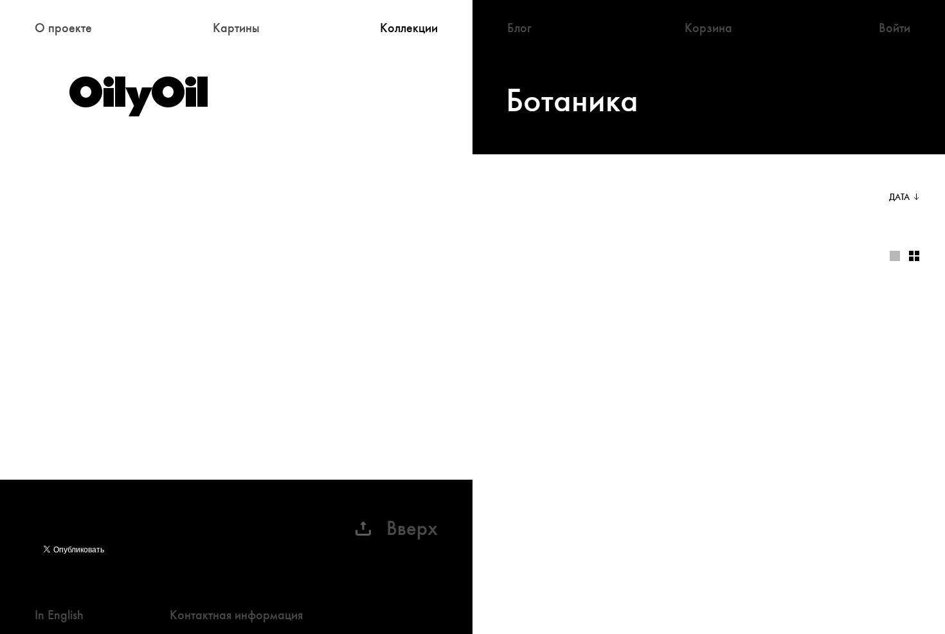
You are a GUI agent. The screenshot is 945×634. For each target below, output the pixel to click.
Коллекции (409, 28)
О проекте (63, 28)
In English (59, 615)
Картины (236, 28)
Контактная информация (236, 615)
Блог (519, 28)
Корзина (708, 28)
